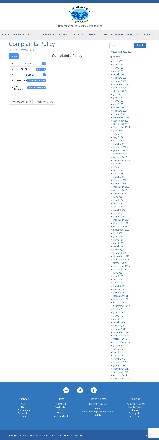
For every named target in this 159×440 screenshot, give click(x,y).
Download (14, 56)
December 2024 (121, 117)
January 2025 (119, 113)
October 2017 (120, 375)
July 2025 (117, 94)
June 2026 (118, 64)
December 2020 (121, 256)
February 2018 (120, 361)
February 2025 (120, 110)
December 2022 (121, 186)
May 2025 (118, 100)
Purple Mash (61, 406)
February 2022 (120, 213)
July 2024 (117, 130)
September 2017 (121, 378)
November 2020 (121, 259)
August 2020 (119, 269)
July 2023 (117, 163)
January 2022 (119, 216)
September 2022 (121, 193)
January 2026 (119, 81)
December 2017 (121, 368)
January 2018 (119, 365)
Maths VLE (61, 403)
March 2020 (119, 285)
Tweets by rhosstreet (120, 51)
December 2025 (121, 84)
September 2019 (121, 305)
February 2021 (120, 249)
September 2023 (121, 160)
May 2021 (118, 239)
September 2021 (121, 229)
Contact (24, 416)
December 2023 (121, 153)
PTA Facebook (61, 416)
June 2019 (118, 312)
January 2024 (119, 150)
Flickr (61, 410)
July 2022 (117, 196)
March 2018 (119, 358)
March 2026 (119, 74)
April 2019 (118, 319)
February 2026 (120, 77)
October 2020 (120, 262)
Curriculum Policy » (43, 101)
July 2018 (117, 345)
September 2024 (121, 127)
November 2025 (121, 87)
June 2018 (118, 348)
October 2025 (120, 90)
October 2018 (120, 338)
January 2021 (119, 252)
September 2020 (121, 266)
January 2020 (119, 292)
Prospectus (23, 413)
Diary (23, 406)
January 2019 (119, 329)
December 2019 (121, 295)
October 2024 (120, 123)
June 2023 (118, 166)
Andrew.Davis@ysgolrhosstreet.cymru (98, 413)
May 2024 (118, 137)
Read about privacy (73, 435)
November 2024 (121, 120)
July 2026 (117, 61)
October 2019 (120, 302)
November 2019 (121, 299)
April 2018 (118, 355)
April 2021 (118, 242)
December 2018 (121, 332)
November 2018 (121, 335)
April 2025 (118, 104)
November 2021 (121, 223)
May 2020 (118, 279)
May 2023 (118, 170)
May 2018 (118, 352)
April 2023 (118, 173)
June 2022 (118, 200)
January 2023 (119, 183)
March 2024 (119, 143)
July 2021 (117, 233)
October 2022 (120, 190)
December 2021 (121, 219)
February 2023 (120, 180)
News (24, 403)
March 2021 (119, 246)
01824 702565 (100, 403)
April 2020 (118, 282)
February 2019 (120, 325)
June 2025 (118, 97)
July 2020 (117, 272)
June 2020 (118, 276)
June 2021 (118, 236)
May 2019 (118, 315)
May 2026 (118, 67)
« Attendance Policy (21, 101)
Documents (24, 410)
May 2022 (118, 203)
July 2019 (117, 309)
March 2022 (119, 209)
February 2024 (120, 147)
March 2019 (119, 322)
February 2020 (120, 289)
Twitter (60, 413)
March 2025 (119, 107)
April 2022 (118, 206)
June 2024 (118, 133)
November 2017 (121, 371)
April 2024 (118, 140)
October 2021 (120, 226)
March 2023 (119, 176)
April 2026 (118, 71)
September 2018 (121, 342)
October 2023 (120, 157)
